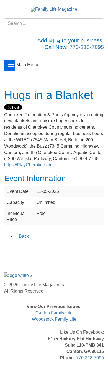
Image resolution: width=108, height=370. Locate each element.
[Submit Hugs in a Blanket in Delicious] (29, 248)
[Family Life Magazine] (54, 9)
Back (24, 236)
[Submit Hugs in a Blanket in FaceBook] (7, 248)
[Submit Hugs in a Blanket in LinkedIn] (22, 248)
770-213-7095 (87, 47)
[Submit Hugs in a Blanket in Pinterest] (43, 248)
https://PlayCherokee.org (28, 165)
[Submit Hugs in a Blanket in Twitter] (15, 248)
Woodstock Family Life (54, 319)
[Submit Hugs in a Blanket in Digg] (36, 248)
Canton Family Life (54, 312)
